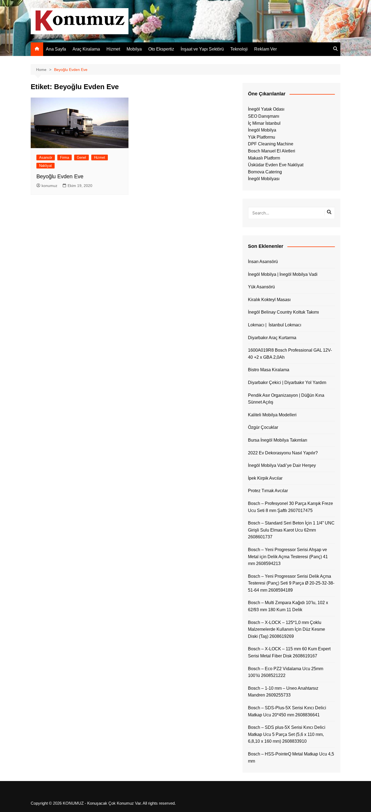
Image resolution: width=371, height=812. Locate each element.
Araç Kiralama (86, 49)
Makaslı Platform (264, 158)
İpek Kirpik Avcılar (265, 478)
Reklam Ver (265, 49)
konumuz (49, 185)
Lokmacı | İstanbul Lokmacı (274, 325)
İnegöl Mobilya (262, 130)
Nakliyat (45, 166)
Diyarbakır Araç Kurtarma (272, 337)
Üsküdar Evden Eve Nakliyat (275, 165)
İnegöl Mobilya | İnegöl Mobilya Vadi (282, 274)
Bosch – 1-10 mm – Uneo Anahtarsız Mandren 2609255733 (283, 692)
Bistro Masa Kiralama (268, 369)
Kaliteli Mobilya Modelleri (272, 415)
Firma (64, 157)
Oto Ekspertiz (161, 49)
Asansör (45, 157)
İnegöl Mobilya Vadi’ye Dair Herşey (282, 465)
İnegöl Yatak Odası (266, 109)
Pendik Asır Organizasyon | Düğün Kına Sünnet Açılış (286, 399)
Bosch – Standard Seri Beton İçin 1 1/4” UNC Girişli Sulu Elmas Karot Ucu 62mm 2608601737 (291, 530)
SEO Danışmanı (263, 116)
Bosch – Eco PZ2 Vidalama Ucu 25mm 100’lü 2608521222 (285, 672)
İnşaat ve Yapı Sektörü (202, 49)
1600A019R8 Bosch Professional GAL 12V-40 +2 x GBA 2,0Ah (290, 354)
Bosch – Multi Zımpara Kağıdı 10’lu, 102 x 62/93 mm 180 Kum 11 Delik (288, 606)
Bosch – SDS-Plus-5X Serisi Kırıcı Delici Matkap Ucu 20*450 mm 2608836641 (287, 711)
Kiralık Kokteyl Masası (269, 299)
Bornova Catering (265, 172)
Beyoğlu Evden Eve (59, 176)
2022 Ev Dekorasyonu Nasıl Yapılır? (283, 453)
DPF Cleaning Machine (270, 144)
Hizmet (113, 49)
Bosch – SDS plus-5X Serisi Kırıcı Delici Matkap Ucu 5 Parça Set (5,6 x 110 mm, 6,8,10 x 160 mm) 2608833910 (286, 734)
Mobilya (134, 49)
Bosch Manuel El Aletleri (271, 151)
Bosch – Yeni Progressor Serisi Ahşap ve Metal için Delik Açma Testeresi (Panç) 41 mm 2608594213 (288, 556)
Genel (81, 157)
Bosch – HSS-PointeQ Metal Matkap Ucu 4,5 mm (291, 757)
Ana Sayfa (56, 49)
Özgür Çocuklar (263, 427)
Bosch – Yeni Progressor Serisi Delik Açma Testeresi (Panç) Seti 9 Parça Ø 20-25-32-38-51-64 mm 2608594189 (291, 583)
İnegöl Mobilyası (263, 178)
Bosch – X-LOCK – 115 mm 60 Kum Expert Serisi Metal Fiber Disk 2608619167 (289, 652)
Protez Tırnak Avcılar (268, 490)
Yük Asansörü (261, 287)
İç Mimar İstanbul (264, 123)
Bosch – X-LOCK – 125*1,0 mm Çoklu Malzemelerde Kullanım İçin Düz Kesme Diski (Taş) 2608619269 (286, 629)
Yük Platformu (261, 137)
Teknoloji (239, 49)
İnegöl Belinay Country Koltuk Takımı (283, 312)
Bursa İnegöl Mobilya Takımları (277, 440)
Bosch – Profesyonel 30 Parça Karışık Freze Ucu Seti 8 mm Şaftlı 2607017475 (290, 507)
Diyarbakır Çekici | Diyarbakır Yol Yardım (287, 382)
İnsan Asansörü (263, 261)
